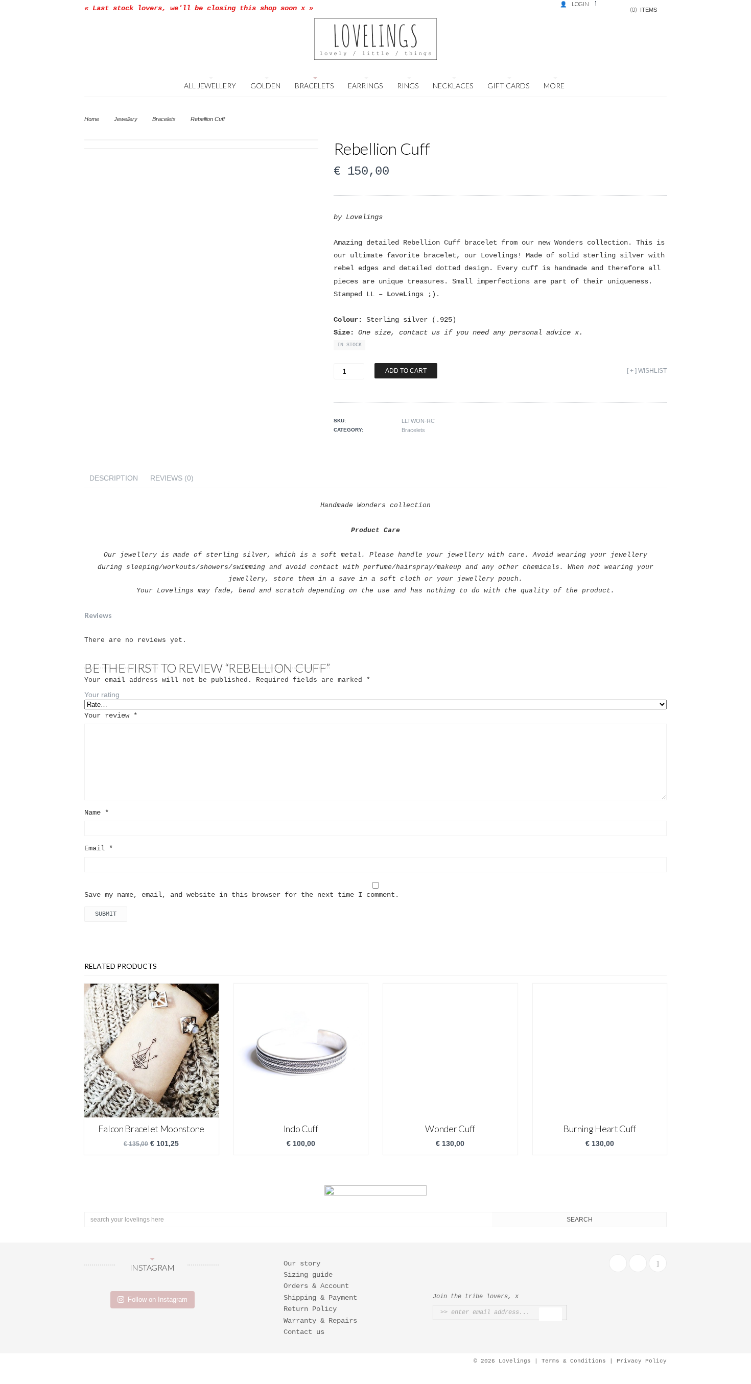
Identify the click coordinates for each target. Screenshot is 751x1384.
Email (98, 848)
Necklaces (453, 85)
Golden (265, 85)
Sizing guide (308, 1275)
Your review (110, 715)
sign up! (550, 1314)
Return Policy (310, 1309)
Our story (302, 1263)
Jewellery (125, 119)
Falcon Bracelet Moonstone (151, 1128)
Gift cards (508, 85)
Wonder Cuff (450, 1128)
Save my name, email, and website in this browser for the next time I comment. (241, 895)
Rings (407, 85)
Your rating (102, 694)
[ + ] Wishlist (647, 370)
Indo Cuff (301, 1128)
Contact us (304, 1332)
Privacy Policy (642, 1361)
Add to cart (406, 370)
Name (96, 812)
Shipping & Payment (320, 1298)
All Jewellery (210, 85)
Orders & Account (316, 1286)
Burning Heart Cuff (599, 1128)
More (554, 85)
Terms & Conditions (574, 1361)
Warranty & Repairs (320, 1321)
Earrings (365, 85)
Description (113, 478)
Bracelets (314, 85)
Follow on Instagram (157, 1299)
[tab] (113, 478)
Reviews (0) (172, 478)
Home (91, 119)
